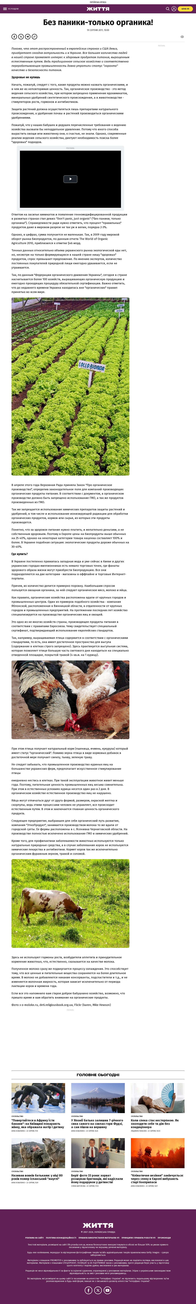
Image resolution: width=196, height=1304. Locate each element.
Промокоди (164, 1238)
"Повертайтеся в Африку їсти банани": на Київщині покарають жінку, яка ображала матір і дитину (37, 1123)
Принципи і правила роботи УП (138, 1238)
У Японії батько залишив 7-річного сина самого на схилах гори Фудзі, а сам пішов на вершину (97, 1123)
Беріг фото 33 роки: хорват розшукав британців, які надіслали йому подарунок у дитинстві (97, 1179)
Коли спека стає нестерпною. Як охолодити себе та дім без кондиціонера (155, 1123)
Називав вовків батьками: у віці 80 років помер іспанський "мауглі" (37, 1177)
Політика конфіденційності (61, 1238)
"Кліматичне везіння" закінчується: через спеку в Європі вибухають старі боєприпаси (157, 1179)
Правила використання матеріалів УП (99, 1238)
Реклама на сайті (34, 1238)
